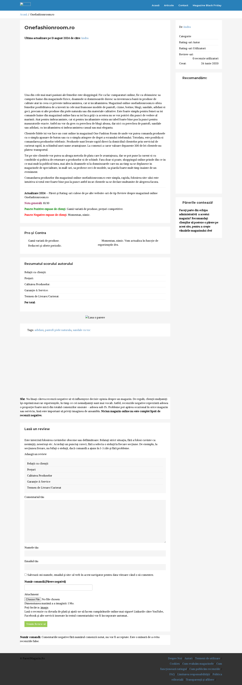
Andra (84, 38)
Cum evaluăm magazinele (198, 663)
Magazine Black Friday (207, 5)
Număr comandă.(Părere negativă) (45, 581)
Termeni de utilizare (207, 658)
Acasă (155, 5)
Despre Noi (175, 658)
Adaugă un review (35, 454)
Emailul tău (31, 561)
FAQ (172, 674)
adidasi (39, 330)
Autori (188, 658)
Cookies (175, 663)
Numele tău (31, 547)
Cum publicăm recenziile (204, 669)
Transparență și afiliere (200, 679)
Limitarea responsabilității (193, 674)
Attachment (31, 594)
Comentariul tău (34, 497)
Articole (169, 5)
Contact (183, 5)
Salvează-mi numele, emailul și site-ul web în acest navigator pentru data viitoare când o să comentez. (90, 575)
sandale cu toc (82, 330)
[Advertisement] (95, 66)
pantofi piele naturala (58, 330)
